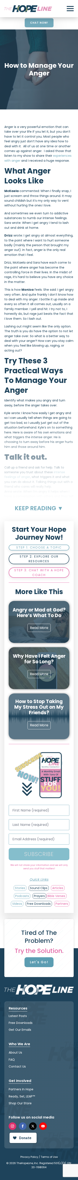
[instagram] (12, 1126)
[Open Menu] (70, 8)
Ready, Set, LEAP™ (22, 1096)
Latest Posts (18, 1016)
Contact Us (17, 1066)
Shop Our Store (20, 1103)
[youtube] (43, 1126)
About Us (15, 1052)
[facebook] (22, 1126)
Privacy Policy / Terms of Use (39, 1157)
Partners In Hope (21, 1089)
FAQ (12, 1059)
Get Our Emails (20, 1030)
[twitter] (33, 1126)
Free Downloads (20, 1023)
